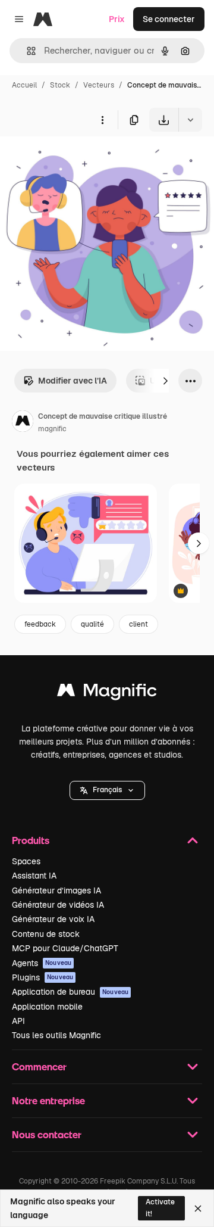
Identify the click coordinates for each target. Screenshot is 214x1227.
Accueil (24, 85)
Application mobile (47, 1006)
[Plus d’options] (102, 120)
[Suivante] (165, 381)
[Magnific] (107, 693)
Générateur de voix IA (53, 919)
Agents (41, 963)
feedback (40, 624)
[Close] (198, 1208)
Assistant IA (34, 875)
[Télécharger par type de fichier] (190, 120)
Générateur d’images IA (56, 890)
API (18, 1021)
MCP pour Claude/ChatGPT (65, 948)
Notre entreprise (48, 1100)
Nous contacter (46, 1134)
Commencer (39, 1066)
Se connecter (169, 19)
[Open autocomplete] (26, 50)
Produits (30, 840)
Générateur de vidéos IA (58, 904)
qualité (92, 624)
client (138, 624)
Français (107, 790)
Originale (78, 159)
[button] (107, 790)
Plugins (42, 977)
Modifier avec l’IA (72, 380)
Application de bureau (70, 991)
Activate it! (160, 1207)
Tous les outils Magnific (56, 1035)
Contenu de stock (46, 934)
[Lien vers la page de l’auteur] (22, 422)
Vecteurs (98, 85)
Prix (117, 19)
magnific (52, 429)
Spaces (26, 861)
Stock (60, 85)
